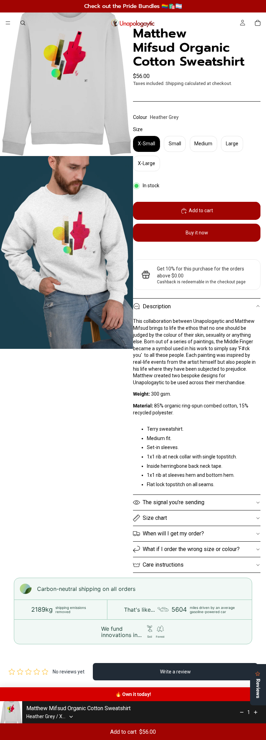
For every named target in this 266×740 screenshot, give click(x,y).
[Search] (22, 23)
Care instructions (163, 564)
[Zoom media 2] (66, 252)
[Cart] (257, 23)
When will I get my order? (173, 533)
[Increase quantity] (255, 712)
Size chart (155, 518)
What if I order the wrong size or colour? (191, 549)
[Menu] (8, 23)
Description (157, 306)
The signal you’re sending (173, 502)
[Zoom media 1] (66, 78)
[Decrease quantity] (241, 712)
